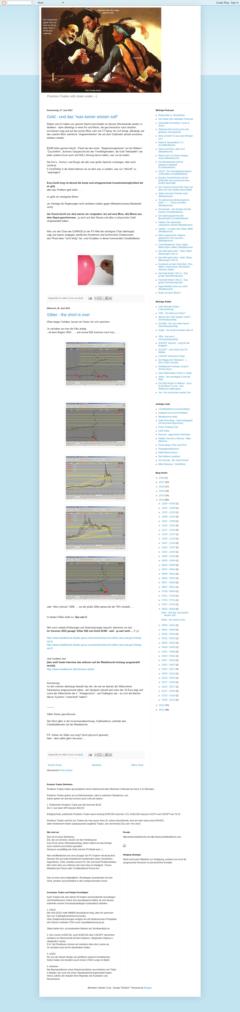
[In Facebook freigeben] (107, 298)
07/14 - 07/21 (169, 600)
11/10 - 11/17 (169, 534)
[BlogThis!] (100, 298)
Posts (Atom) (65, 770)
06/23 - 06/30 (169, 609)
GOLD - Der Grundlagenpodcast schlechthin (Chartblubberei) (174, 172)
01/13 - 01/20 (169, 695)
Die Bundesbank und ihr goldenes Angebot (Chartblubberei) (170, 165)
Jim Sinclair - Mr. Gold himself (173, 460)
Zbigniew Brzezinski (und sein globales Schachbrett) (173, 130)
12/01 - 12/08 (169, 521)
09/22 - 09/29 (169, 565)
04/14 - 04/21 (169, 656)
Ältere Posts (137, 765)
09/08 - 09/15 (169, 574)
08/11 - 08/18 (169, 582)
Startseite (96, 765)
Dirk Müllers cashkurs (169, 456)
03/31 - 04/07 (169, 664)
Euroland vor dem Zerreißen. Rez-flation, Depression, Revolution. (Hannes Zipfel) (175, 267)
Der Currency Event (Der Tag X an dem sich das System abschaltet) (175, 188)
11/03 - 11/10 (169, 538)
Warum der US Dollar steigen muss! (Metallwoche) (173, 157)
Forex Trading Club (168, 427)
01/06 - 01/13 (169, 700)
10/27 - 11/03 (169, 543)
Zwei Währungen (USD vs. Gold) (175, 373)
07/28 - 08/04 (169, 591)
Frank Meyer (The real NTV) (172, 445)
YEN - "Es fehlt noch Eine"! (171, 313)
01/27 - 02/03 (169, 691)
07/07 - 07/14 (169, 604)
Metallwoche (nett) (167, 416)
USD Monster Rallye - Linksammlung (169, 308)
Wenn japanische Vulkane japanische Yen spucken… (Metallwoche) (172, 238)
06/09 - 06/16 (169, 625)
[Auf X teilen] (103, 298)
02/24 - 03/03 (169, 678)
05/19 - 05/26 (169, 634)
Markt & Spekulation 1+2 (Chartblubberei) (170, 143)
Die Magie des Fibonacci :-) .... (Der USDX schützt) (173, 361)
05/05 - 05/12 (169, 643)
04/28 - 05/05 (169, 647)
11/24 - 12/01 (169, 525)
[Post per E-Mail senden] (90, 298)
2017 (162, 482)
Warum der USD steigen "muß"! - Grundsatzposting (175, 318)
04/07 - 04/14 (169, 660)
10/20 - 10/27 (169, 547)
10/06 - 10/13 (169, 556)
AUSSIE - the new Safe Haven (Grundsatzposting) (173, 325)
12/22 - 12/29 (169, 508)
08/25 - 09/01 (169, 578)
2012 (162, 705)
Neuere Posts (55, 765)
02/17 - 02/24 (169, 682)
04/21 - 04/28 (169, 651)
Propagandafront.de (168, 449)
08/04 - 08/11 (169, 587)
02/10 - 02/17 (169, 686)
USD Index (164, 431)
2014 (162, 495)
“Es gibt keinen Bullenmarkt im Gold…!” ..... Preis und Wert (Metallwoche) (173, 203)
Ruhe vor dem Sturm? (169, 293)
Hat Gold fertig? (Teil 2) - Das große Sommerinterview (173, 281)
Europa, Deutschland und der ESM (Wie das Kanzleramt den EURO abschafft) (174, 180)
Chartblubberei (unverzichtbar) (174, 409)
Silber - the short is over (68, 314)
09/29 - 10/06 (169, 560)
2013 (162, 500)
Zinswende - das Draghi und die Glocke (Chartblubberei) (174, 210)
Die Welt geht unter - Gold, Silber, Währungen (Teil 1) (175, 252)
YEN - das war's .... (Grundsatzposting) (168, 337)
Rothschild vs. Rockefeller (171, 115)
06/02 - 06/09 (169, 629)
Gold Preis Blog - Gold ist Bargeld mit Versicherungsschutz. (175, 421)
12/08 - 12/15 (169, 516)
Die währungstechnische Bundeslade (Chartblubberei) (173, 217)
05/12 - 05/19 (169, 638)
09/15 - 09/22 (169, 569)
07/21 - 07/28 (169, 595)
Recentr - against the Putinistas (174, 434)
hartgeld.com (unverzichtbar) (173, 413)
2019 (162, 478)
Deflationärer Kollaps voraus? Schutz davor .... (173, 367)
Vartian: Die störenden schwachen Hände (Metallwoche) (175, 223)
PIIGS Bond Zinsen (168, 452)
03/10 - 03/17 (169, 669)
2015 (162, 491)
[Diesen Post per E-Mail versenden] (96, 298)
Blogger (148, 988)
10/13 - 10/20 (169, 552)
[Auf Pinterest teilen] (110, 298)
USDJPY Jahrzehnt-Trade (171, 356)
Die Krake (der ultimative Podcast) (175, 119)
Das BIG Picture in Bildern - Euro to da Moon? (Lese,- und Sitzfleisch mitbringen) (175, 386)
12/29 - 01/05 (169, 503)
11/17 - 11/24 (169, 530)
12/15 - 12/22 (169, 512)
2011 (162, 709)
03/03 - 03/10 (169, 673)
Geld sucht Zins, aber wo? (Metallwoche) (171, 150)
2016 (162, 486)
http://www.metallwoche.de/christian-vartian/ (70, 669)
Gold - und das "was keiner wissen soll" (82, 116)
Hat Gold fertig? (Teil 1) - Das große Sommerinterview (173, 274)
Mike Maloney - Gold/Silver (172, 464)
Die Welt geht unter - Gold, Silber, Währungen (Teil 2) (175, 259)
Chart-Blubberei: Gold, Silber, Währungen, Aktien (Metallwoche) (175, 246)
